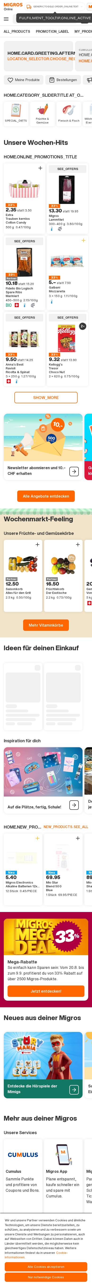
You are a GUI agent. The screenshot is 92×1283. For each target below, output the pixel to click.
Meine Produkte (27, 79)
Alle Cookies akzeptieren (46, 1267)
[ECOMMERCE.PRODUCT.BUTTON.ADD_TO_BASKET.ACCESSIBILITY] (40, 168)
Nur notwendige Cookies (46, 1277)
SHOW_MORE (46, 397)
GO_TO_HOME (12, 6)
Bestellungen (67, 79)
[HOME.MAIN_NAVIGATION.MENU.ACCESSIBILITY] (5, 19)
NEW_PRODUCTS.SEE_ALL (66, 827)
